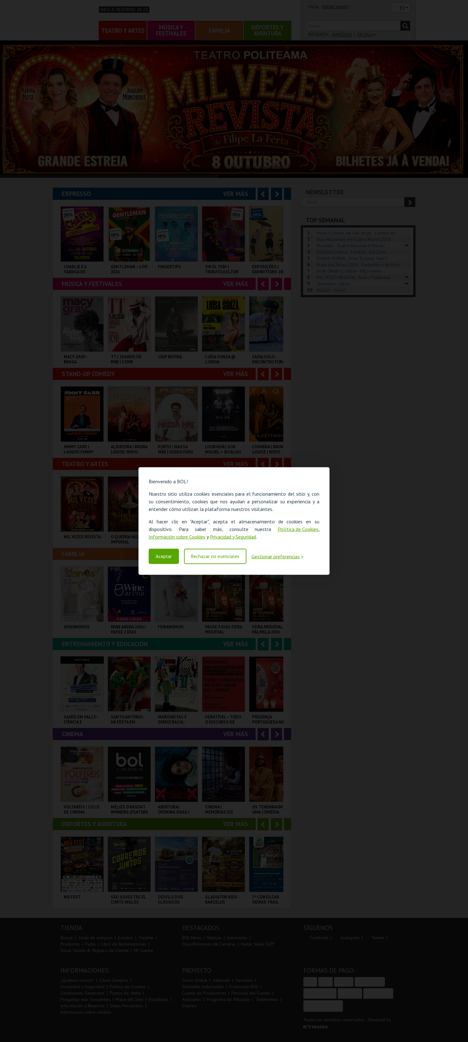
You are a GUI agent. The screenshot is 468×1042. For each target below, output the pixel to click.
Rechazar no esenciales (215, 556)
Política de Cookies (298, 529)
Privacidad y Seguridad (233, 536)
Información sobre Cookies (177, 536)
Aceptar (164, 556)
